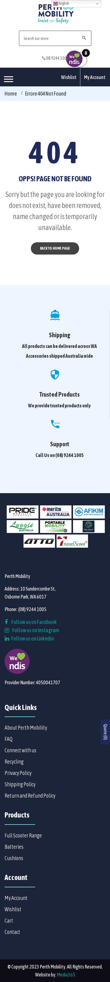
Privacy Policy (18, 773)
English (63, 3)
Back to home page (55, 248)
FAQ (9, 739)
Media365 (66, 974)
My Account (94, 77)
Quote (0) (105, 732)
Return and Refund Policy (30, 795)
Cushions (14, 858)
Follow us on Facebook (34, 622)
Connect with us (20, 750)
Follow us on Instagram (35, 630)
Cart (9, 920)
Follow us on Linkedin (32, 638)
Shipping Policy (20, 784)
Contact (12, 932)
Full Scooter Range (23, 835)
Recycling (14, 761)
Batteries (14, 847)
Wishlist (68, 77)
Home (11, 93)
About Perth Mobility (26, 727)
